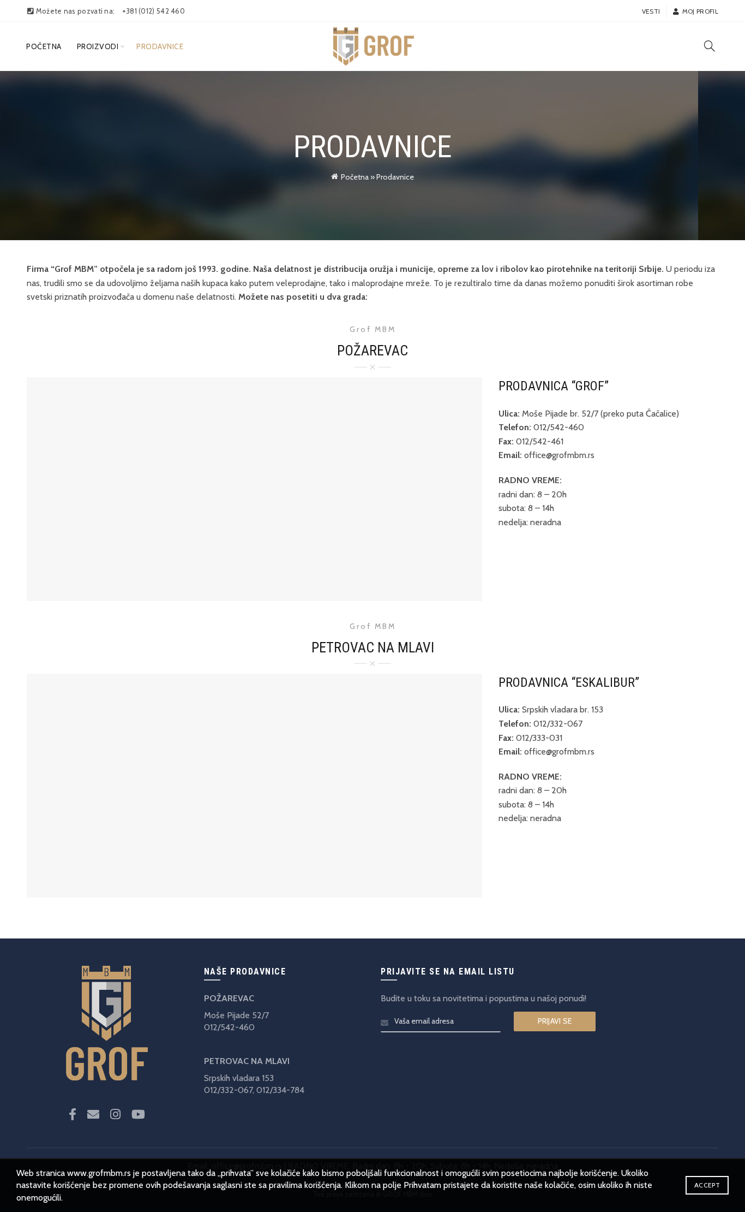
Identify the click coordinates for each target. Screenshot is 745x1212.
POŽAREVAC (229, 998)
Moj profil (700, 11)
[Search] (709, 46)
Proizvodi (98, 46)
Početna (44, 46)
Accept (707, 1185)
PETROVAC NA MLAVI (247, 1061)
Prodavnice (159, 46)
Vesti (651, 11)
